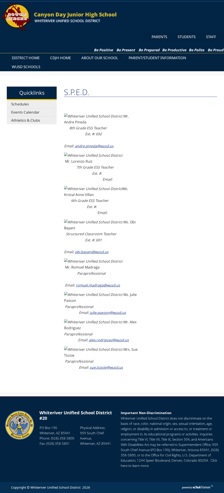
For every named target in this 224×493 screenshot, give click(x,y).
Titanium (202, 487)
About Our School (99, 57)
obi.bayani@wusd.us (91, 251)
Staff (211, 36)
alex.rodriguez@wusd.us (109, 340)
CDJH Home (60, 57)
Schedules (20, 104)
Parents (159, 36)
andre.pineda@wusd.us (94, 146)
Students (187, 36)
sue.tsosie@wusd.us (106, 367)
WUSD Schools (26, 66)
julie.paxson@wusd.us (108, 312)
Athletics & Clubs (25, 120)
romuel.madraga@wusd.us (98, 285)
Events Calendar (25, 112)
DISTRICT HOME (26, 57)
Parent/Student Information (157, 57)
